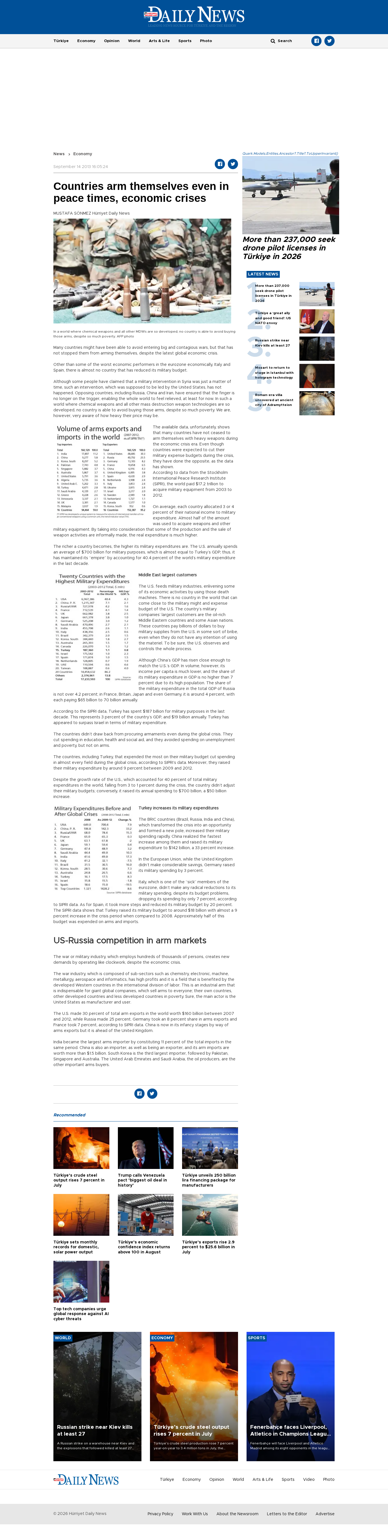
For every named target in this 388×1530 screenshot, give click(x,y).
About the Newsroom (237, 1514)
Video (309, 1480)
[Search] (273, 40)
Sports (184, 41)
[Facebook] (316, 41)
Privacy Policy (160, 1514)
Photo (206, 41)
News (59, 154)
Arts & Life (159, 41)
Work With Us (195, 1514)
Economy (86, 41)
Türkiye (61, 41)
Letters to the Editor (287, 1514)
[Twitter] (329, 41)
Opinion (112, 41)
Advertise (325, 1514)
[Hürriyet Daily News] (194, 16)
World (134, 41)
